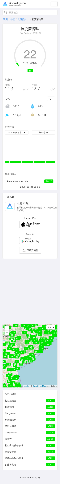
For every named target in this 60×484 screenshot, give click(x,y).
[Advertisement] (30, 291)
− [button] (7, 333)
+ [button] (7, 328)
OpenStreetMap (39, 386)
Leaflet (26, 386)
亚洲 (5, 19)
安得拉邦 (22, 19)
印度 (12, 19)
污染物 (8, 79)
